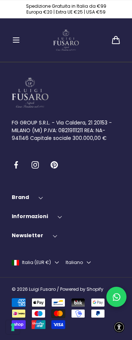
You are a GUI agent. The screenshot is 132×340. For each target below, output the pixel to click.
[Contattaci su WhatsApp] (116, 297)
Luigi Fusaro (42, 289)
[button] (16, 40)
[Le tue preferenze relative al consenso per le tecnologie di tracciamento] (13, 327)
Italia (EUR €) (36, 262)
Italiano (74, 262)
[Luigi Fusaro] (66, 40)
